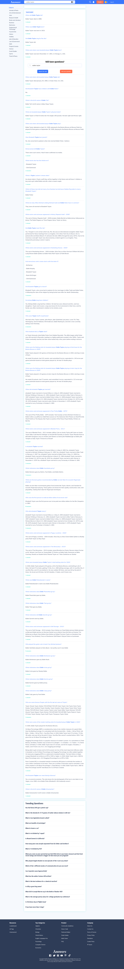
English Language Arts (41, 938)
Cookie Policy (90, 941)
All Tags (12, 929)
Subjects (11, 7)
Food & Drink (12, 32)
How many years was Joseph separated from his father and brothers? (47, 844)
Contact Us (90, 929)
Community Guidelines (67, 926)
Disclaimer (90, 938)
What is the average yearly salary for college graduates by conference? (47, 897)
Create (99, 2)
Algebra (37, 926)
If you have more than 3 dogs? (34, 907)
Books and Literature (15, 20)
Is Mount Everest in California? (35, 838)
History (11, 34)
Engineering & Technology (13, 28)
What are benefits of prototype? (35, 823)
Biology (37, 932)
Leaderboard (13, 926)
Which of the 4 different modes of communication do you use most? (46, 866)
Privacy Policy (91, 935)
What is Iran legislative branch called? (37, 818)
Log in (112, 2)
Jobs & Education (13, 39)
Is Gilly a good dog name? (33, 886)
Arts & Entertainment (15, 13)
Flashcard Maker (65, 932)
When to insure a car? (32, 828)
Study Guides (64, 935)
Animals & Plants (13, 10)
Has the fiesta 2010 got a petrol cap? (36, 808)
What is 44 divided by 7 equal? (35, 833)
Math (10, 44)
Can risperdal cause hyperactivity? (36, 871)
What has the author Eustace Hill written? (38, 876)
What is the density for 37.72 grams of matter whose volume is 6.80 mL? (47, 813)
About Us (89, 926)
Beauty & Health (13, 18)
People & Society (13, 46)
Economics (38, 948)
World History (39, 935)
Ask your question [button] (66, 71)
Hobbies (11, 36)
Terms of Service (91, 932)
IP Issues (89, 944)
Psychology (38, 941)
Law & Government (14, 41)
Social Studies (13, 51)
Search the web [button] (43, 71)
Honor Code (64, 929)
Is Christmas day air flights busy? (35, 902)
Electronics (12, 25)
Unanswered (13, 932)
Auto (10, 15)
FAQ (62, 941)
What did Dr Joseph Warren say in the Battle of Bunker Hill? (44, 892)
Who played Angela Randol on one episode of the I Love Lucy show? (46, 861)
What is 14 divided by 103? (33, 849)
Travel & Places (13, 56)
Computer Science (40, 944)
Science (11, 49)
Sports (11, 54)
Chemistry (38, 929)
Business (11, 22)
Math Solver (64, 938)
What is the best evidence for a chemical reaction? (41, 881)
